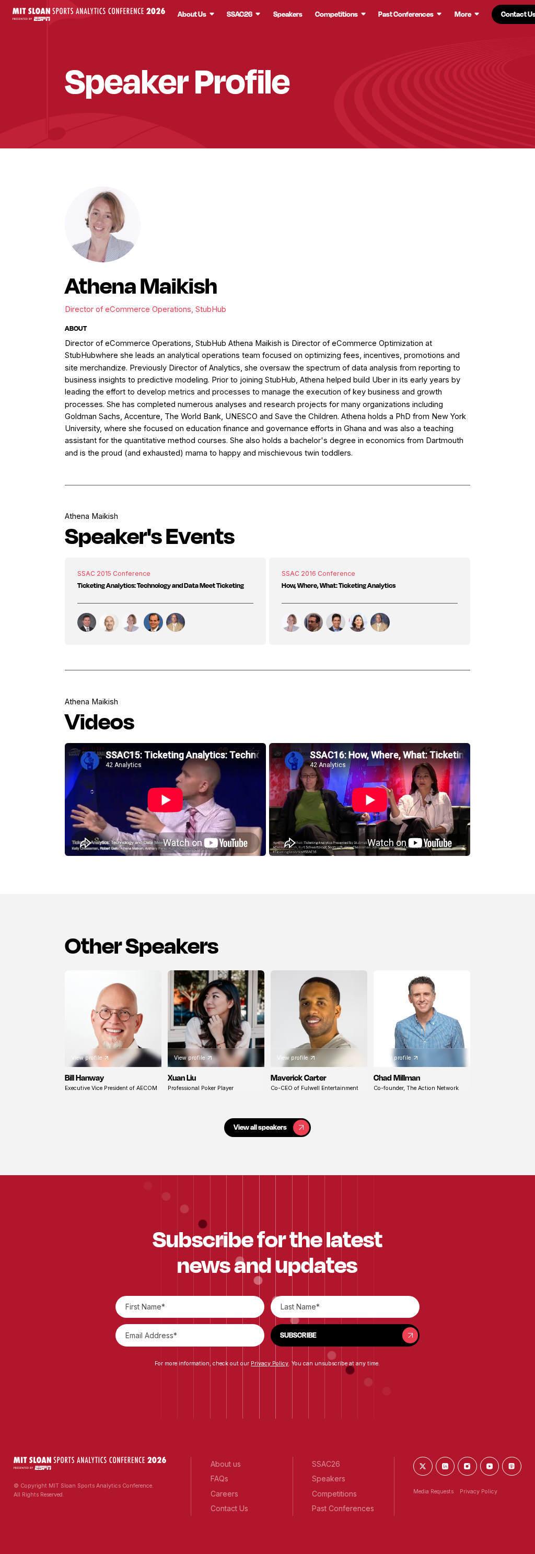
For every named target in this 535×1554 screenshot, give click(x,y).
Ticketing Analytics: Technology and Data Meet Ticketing (160, 585)
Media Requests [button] (433, 1491)
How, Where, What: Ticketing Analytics (339, 585)
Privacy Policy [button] (269, 1363)
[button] (89, 14)
